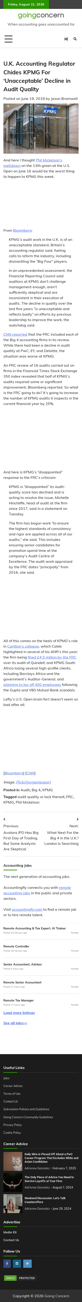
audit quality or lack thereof (41, 796)
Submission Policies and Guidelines (26, 1109)
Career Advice (13, 1086)
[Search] (75, 39)
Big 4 (36, 790)
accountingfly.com (27, 909)
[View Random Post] (66, 39)
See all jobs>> (15, 1023)
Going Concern (56, 1296)
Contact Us (10, 1101)
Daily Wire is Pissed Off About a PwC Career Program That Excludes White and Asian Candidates (51, 1157)
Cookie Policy (12, 1132)
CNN (30, 773)
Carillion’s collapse (23, 646)
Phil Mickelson (27, 802)
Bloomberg (22, 230)
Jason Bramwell (64, 98)
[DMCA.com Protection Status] (20, 1280)
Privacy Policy (12, 1125)
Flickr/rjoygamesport (33, 782)
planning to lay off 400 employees (32, 684)
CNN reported (15, 334)
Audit (25, 790)
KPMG (47, 790)
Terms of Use (11, 1093)
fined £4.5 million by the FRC (52, 657)
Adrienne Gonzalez (37, 1168)
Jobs (6, 1078)
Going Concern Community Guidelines (28, 1117)
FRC (69, 796)
